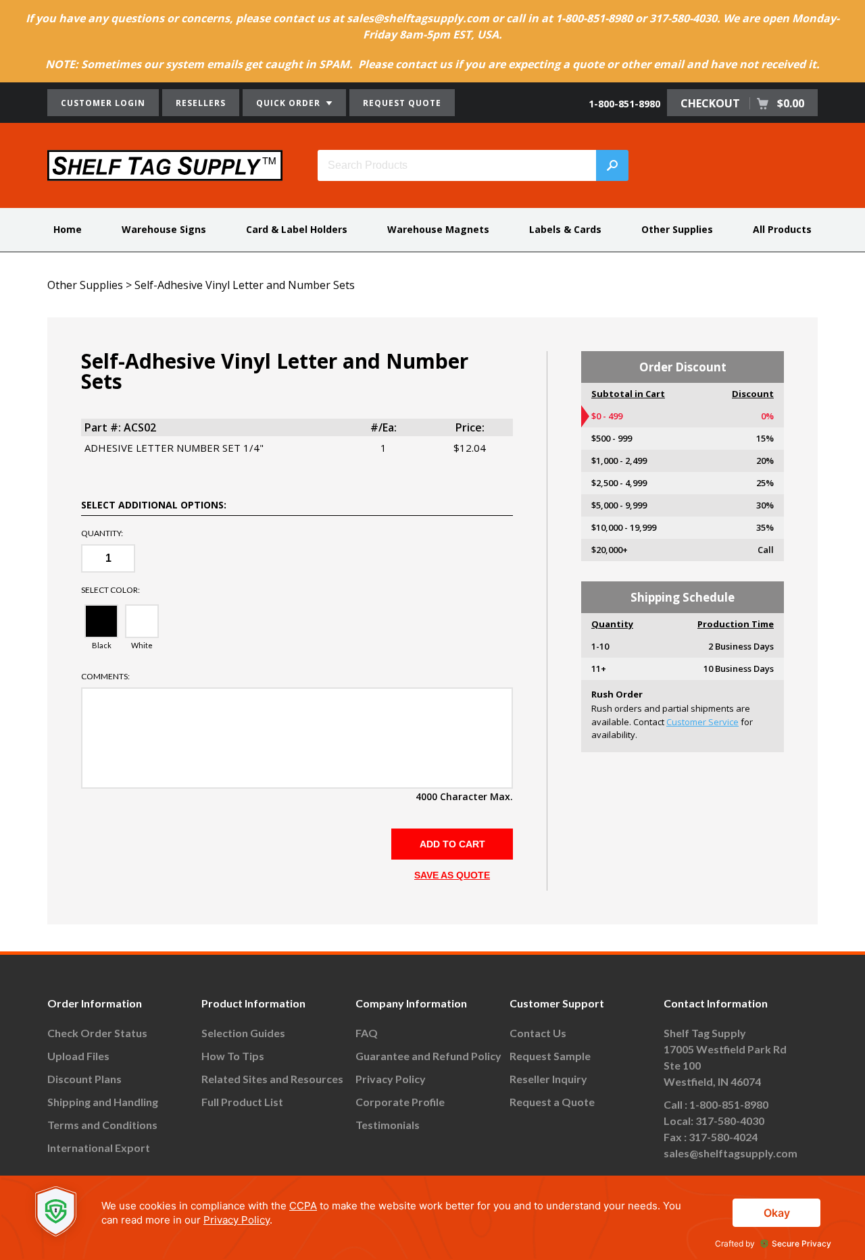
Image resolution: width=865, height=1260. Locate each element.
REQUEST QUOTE (402, 103)
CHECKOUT (742, 103)
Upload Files (78, 1055)
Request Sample (550, 1055)
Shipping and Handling (102, 1101)
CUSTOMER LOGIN (103, 103)
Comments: (105, 677)
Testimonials (387, 1124)
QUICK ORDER (289, 103)
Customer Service (702, 722)
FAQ (366, 1032)
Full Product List (242, 1101)
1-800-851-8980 (624, 103)
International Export (98, 1147)
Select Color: (110, 590)
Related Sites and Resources (272, 1078)
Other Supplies (677, 229)
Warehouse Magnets (438, 229)
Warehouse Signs (164, 229)
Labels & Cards (565, 229)
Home (67, 229)
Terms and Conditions (102, 1124)
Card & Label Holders (296, 229)
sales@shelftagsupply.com (730, 1153)
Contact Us (538, 1032)
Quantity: (102, 533)
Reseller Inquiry (548, 1078)
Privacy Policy (390, 1078)
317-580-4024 (723, 1136)
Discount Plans (84, 1078)
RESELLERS (201, 103)
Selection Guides (243, 1032)
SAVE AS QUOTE (452, 875)
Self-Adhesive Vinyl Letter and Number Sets (244, 285)
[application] (432, 1218)
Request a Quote (552, 1101)
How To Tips (232, 1055)
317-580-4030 (729, 1120)
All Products (782, 229)
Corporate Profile (400, 1101)
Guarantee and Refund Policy (428, 1055)
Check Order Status (97, 1032)
